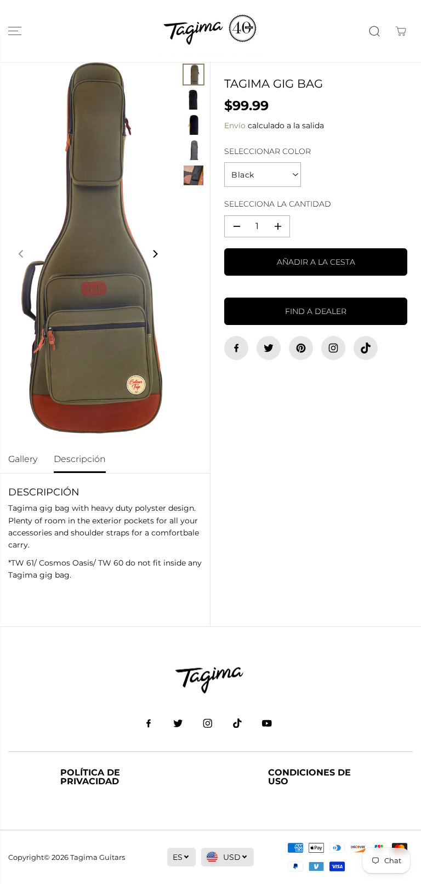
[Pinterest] (301, 348)
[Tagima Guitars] (210, 31)
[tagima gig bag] (88, 254)
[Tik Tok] (366, 348)
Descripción (80, 459)
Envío (235, 125)
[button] (14, 31)
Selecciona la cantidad (277, 204)
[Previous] (21, 253)
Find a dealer (315, 311)
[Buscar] (374, 31)
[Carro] (401, 31)
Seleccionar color (267, 151)
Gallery (22, 459)
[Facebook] (236, 348)
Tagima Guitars (97, 857)
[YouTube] (267, 723)
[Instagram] (333, 348)
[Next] (154, 253)
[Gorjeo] (269, 348)
